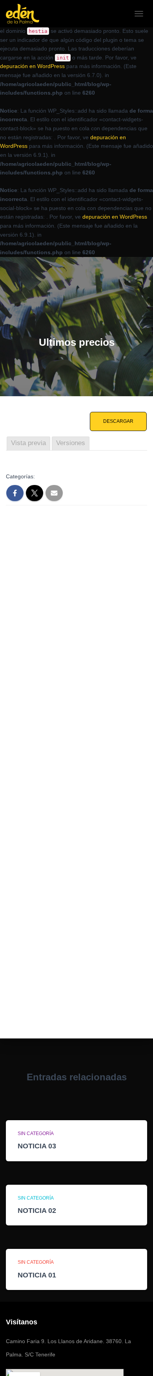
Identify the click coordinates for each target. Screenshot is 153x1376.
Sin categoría (36, 1133)
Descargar (118, 421)
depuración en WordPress (32, 66)
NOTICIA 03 (37, 1146)
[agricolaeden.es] (25, 13)
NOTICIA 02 (37, 1210)
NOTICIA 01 (37, 1275)
